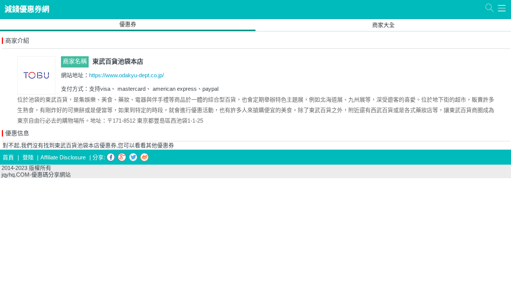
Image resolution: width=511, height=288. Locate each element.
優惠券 (127, 24)
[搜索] (489, 7)
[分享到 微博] (144, 157)
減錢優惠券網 (26, 9)
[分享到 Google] (122, 157)
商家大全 (383, 25)
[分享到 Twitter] (133, 157)
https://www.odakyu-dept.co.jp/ (126, 75)
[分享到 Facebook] (111, 157)
